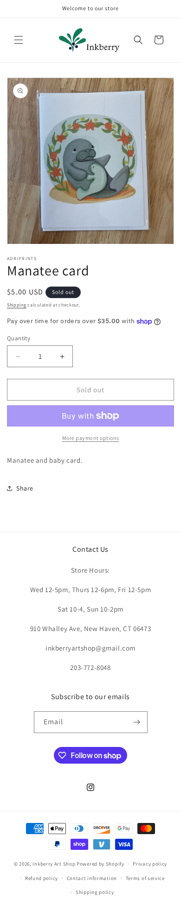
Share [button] (24, 488)
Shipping (16, 305)
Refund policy (41, 878)
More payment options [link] (90, 437)
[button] (18, 40)
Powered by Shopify (100, 864)
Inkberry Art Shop (53, 864)
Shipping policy (95, 892)
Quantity (18, 338)
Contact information (92, 878)
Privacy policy (150, 864)
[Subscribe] (137, 722)
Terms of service (145, 878)
